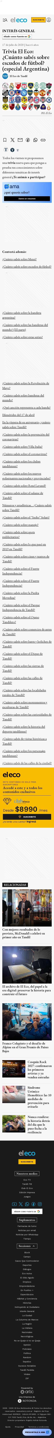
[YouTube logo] (14, 1205)
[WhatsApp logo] (27, 1205)
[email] (20, 140)
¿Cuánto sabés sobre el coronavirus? (24, 454)
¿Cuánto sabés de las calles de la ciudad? (27, 763)
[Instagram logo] (39, 1205)
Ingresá (31, 821)
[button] (6, 150)
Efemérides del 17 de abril (18, 415)
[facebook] (27, 140)
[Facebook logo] (33, 1205)
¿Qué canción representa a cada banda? (26, 407)
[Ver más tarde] (4, 140)
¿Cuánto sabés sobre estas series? (22, 337)
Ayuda (7, 1427)
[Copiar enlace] (43, 140)
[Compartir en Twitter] (12, 140)
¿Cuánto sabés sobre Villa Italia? (22, 446)
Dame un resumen (27, 199)
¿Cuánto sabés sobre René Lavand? (24, 486)
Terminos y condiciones (38, 1427)
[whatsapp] (35, 140)
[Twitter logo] (20, 1205)
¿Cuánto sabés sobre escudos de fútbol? (26, 266)
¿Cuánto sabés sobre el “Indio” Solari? (26, 517)
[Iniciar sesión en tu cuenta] (49, 19)
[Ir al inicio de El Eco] (19, 19)
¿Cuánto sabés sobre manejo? (20, 525)
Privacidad (19, 1427)
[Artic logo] (27, 1390)
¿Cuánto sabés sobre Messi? (19, 259)
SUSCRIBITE (38, 20)
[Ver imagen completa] (48, 86)
